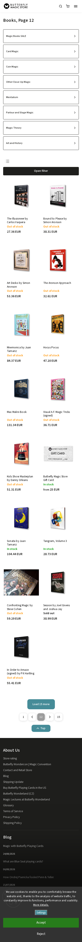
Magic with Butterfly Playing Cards (23, 846)
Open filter (41, 171)
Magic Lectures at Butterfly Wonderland (26, 799)
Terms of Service (13, 811)
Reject (41, 934)
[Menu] (75, 6)
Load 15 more (41, 704)
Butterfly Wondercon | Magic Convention (27, 764)
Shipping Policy (12, 823)
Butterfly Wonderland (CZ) (18, 794)
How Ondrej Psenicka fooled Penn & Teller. (28, 877)
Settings (41, 913)
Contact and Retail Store (17, 770)
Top (42, 728)
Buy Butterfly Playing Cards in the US (24, 788)
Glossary (8, 805)
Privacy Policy (11, 817)
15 (58, 717)
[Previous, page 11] (32, 717)
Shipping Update (13, 782)
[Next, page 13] (50, 717)
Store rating (10, 758)
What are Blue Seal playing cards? (23, 861)
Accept (41, 922)
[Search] (60, 6)
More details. (41, 905)
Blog (6, 776)
